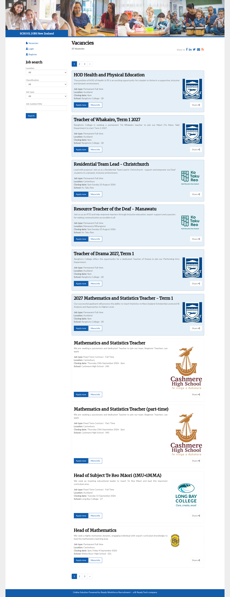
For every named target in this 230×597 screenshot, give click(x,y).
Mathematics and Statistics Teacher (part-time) (121, 409)
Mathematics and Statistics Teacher (109, 342)
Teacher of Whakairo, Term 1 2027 (107, 119)
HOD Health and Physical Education (109, 74)
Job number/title (34, 103)
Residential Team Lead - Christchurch (111, 164)
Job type (30, 92)
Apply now (81, 105)
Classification (32, 80)
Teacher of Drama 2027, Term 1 (104, 253)
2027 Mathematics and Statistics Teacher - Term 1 (123, 298)
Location (30, 68)
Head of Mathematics (95, 530)
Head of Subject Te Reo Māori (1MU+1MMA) (117, 475)
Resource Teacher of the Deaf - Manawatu (115, 208)
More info (95, 105)
